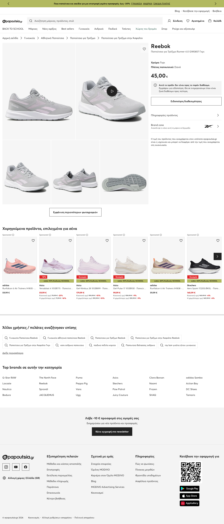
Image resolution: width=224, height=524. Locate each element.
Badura (6, 394)
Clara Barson (156, 377)
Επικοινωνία (66, 492)
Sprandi (43, 389)
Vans (78, 389)
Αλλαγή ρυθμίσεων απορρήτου (57, 517)
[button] (38, 91)
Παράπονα (65, 486)
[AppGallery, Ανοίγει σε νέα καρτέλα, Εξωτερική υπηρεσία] (189, 503)
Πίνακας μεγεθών (156, 469)
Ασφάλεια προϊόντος (156, 481)
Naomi (153, 383)
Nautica (6, 389)
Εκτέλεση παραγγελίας (68, 475)
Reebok (160, 46)
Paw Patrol (119, 389)
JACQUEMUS (46, 394)
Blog (179, 11)
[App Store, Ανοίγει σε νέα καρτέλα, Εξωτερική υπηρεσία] (189, 496)
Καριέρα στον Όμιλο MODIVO (112, 475)
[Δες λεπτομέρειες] (218, 115)
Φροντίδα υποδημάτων (156, 475)
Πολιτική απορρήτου (84, 517)
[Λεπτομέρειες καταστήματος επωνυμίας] (218, 126)
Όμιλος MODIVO (112, 469)
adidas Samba (194, 377)
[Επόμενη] (215, 3)
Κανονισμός (33, 517)
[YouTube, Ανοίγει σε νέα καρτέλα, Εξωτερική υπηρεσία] (16, 467)
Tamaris (190, 394)
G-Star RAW (9, 377)
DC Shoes (191, 389)
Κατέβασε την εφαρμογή (198, 11)
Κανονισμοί (110, 492)
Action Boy (192, 383)
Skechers (118, 383)
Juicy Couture (120, 394)
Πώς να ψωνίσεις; (156, 463)
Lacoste (6, 383)
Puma (79, 377)
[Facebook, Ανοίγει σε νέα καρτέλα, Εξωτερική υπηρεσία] (25, 467)
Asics (115, 377)
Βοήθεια (217, 10)
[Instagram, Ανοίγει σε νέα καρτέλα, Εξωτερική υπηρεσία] (6, 467)
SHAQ (152, 394)
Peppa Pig (82, 383)
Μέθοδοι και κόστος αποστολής (68, 463)
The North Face (47, 377)
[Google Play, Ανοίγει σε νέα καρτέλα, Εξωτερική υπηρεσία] (189, 489)
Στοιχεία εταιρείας (112, 463)
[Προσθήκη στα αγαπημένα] (145, 49)
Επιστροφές (66, 469)
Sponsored (6, 235)
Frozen (153, 389)
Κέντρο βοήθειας (68, 498)
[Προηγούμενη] (8, 3)
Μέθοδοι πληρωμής (68, 481)
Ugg (78, 394)
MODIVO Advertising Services (112, 486)
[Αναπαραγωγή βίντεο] (112, 91)
